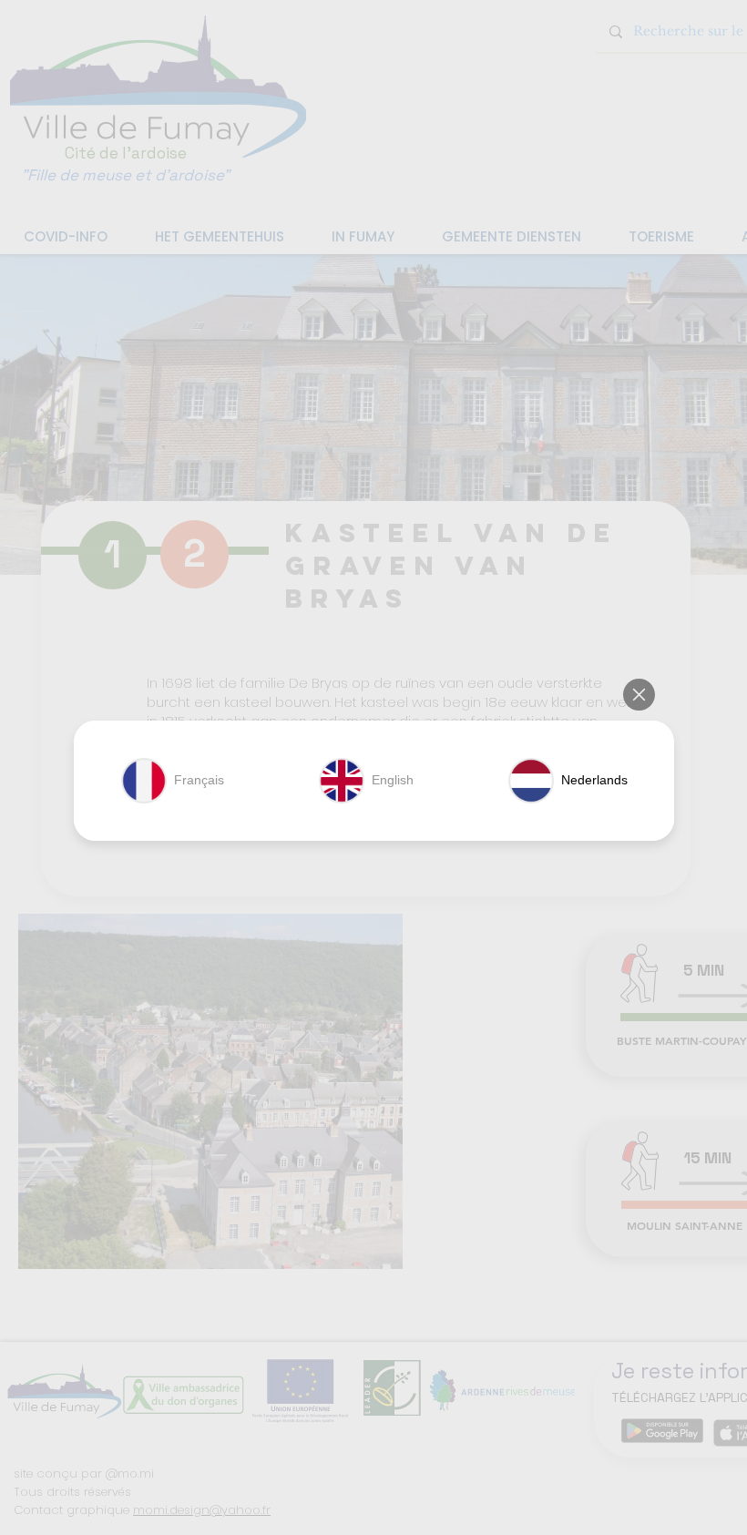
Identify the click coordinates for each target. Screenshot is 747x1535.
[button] (639, 694)
